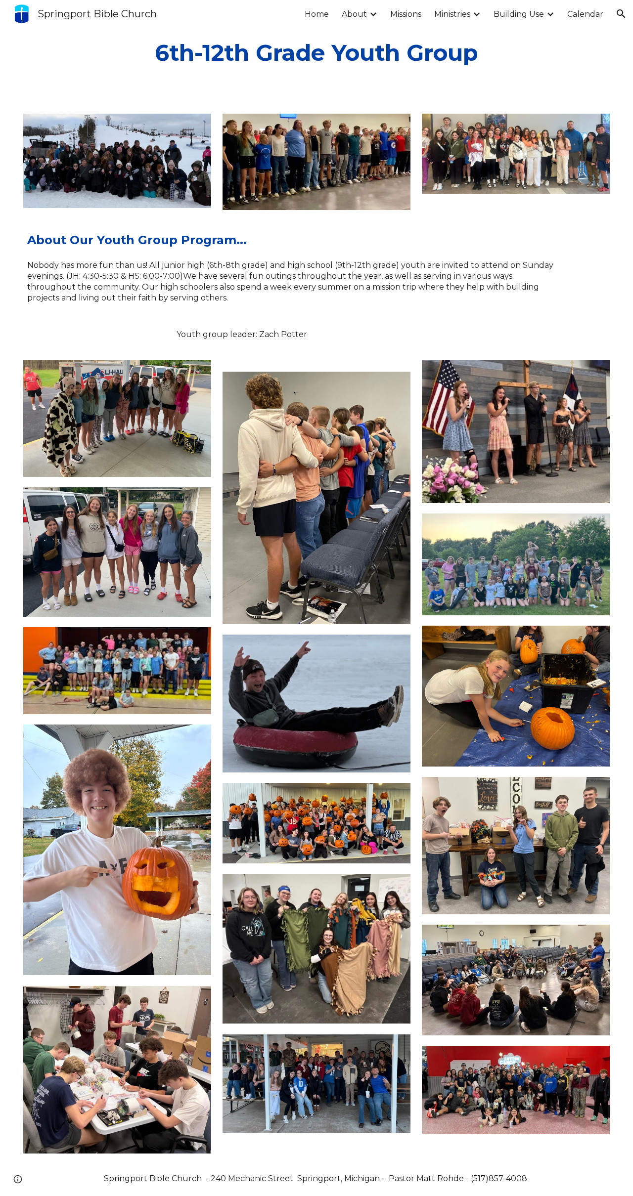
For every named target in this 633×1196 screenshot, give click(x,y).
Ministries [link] (452, 14)
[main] (316, 53)
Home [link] (317, 14)
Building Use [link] (519, 14)
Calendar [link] (585, 14)
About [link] (354, 14)
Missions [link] (405, 14)
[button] (621, 14)
